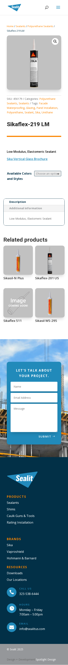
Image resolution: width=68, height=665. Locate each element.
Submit (45, 436)
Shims (11, 509)
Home (10, 26)
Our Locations (17, 580)
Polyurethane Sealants (40, 26)
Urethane (47, 112)
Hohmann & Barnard (21, 558)
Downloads (15, 573)
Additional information (25, 208)
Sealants (21, 26)
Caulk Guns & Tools (21, 516)
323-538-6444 (29, 594)
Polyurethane (15, 112)
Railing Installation (20, 522)
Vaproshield (15, 552)
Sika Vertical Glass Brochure (27, 159)
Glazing (30, 108)
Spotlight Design (46, 659)
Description (17, 202)
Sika (37, 112)
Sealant (29, 112)
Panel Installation (46, 108)
